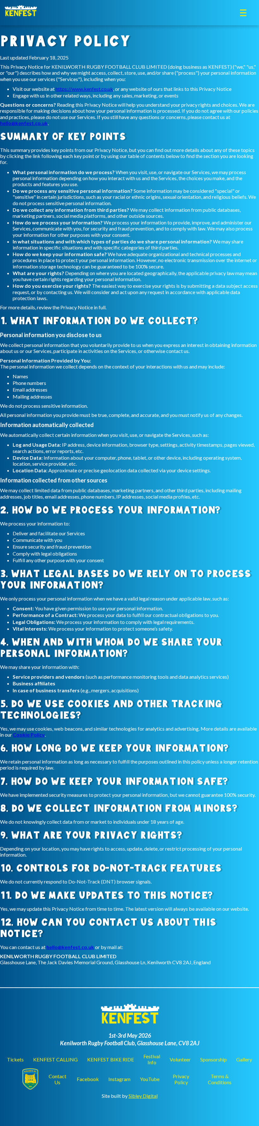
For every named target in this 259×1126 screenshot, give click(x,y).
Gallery (244, 1059)
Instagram (119, 1079)
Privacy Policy (181, 1079)
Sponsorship (213, 1059)
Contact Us (57, 1079)
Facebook (88, 1079)
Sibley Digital (143, 1096)
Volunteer (180, 1059)
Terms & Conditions (220, 1079)
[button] (243, 12)
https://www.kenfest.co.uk (84, 89)
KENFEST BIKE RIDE (110, 1059)
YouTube (150, 1079)
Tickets (15, 1059)
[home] (20, 9)
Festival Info (151, 1059)
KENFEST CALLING (55, 1059)
